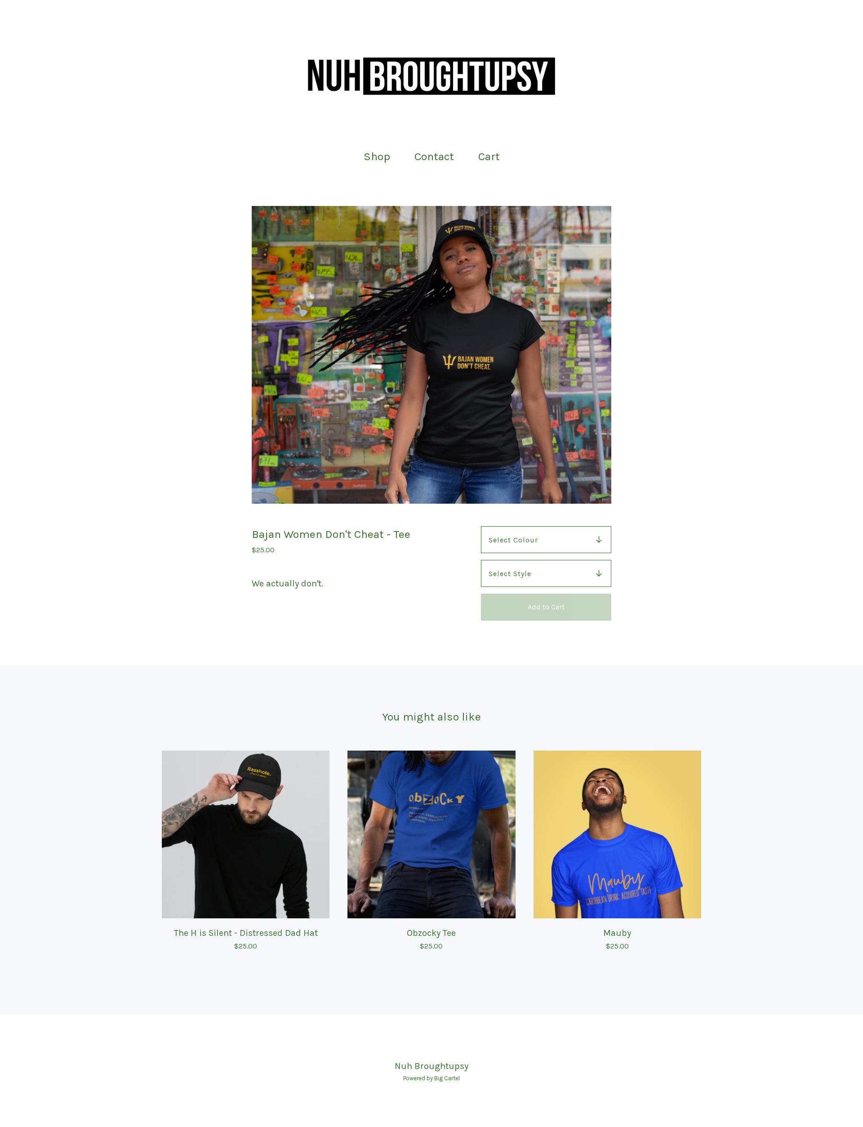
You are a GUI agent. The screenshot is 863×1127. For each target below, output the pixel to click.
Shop (377, 156)
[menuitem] (376, 156)
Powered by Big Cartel (431, 1078)
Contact (434, 156)
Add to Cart (546, 607)
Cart (491, 155)
